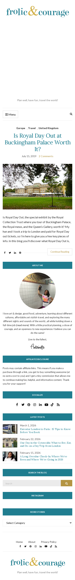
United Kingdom (48, 128)
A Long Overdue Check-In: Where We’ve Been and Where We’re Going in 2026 (43, 458)
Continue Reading (59, 251)
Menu (12, 114)
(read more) (22, 325)
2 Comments (46, 156)
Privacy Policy (48, 541)
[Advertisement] (37, 58)
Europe (21, 128)
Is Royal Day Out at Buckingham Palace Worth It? (37, 142)
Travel (32, 128)
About (31, 541)
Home (19, 541)
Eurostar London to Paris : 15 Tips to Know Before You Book (45, 430)
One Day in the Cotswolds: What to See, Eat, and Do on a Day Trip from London (45, 444)
